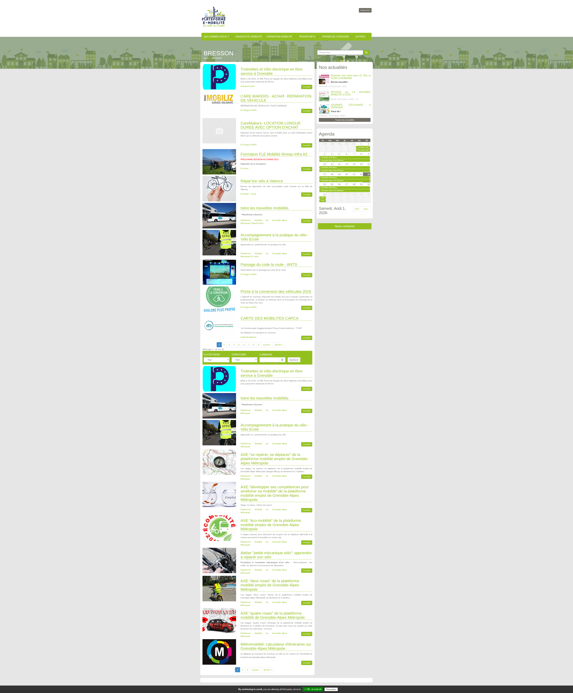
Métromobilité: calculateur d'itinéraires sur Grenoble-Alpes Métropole (276, 646)
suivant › (267, 345)
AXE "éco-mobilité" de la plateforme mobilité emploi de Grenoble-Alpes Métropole (271, 524)
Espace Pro (365, 10)
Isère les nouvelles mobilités (264, 208)
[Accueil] (213, 16)
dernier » (279, 345)
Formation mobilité (280, 36)
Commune (265, 354)
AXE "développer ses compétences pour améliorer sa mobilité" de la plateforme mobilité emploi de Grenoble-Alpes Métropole (275, 493)
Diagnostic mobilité (248, 36)
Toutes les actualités (344, 120)
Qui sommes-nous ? (216, 36)
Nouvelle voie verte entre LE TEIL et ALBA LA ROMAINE (351, 76)
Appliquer (293, 360)
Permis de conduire (336, 36)
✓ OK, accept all (312, 689)
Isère (206, 58)
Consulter (307, 87)
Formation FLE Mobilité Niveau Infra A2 (274, 154)
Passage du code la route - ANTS (269, 264)
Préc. (357, 209)
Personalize (331, 689)
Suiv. (366, 209)
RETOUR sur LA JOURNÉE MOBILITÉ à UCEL (351, 93)
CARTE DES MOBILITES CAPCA (269, 318)
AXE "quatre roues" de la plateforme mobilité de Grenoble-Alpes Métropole (273, 615)
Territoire (239, 354)
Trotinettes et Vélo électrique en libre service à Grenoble (271, 71)
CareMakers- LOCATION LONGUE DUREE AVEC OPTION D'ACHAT (271, 125)
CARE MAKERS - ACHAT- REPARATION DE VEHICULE (276, 98)
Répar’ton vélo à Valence (262, 181)
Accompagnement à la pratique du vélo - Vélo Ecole (275, 237)
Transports (307, 36)
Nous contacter (345, 226)
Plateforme (212, 354)
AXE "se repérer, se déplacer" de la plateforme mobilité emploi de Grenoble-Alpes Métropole (275, 458)
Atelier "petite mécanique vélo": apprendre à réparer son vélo (276, 555)
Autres (361, 36)
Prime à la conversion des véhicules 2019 (276, 291)
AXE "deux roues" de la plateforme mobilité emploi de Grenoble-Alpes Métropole (270, 585)
